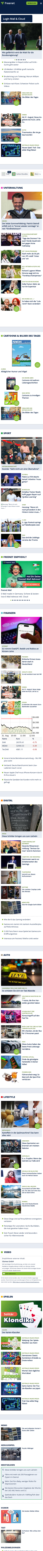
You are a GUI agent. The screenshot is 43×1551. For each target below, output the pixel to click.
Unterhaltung (13, 187)
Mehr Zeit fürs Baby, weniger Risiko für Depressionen (20, 1482)
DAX (4, 742)
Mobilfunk (32, 3)
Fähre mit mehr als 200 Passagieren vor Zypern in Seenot (21, 1475)
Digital (8, 800)
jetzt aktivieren (10, 1274)
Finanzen (9, 612)
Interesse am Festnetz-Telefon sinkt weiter (21, 938)
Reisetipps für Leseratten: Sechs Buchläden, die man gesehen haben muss (22, 1227)
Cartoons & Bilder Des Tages (21, 335)
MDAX (4, 746)
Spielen (8, 1296)
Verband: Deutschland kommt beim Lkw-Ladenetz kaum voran (20, 766)
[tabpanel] (21, 41)
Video (7, 1252)
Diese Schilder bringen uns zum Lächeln (21, 1470)
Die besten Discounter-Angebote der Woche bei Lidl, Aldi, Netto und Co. (23, 1489)
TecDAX (5, 749)
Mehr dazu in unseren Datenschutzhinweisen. (26, 1282)
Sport (7, 433)
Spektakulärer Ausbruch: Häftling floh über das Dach (22, 1495)
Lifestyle (9, 1096)
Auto (6, 954)
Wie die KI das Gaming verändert (17, 919)
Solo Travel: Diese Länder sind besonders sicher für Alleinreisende (20, 1234)
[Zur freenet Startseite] (8, 3)
